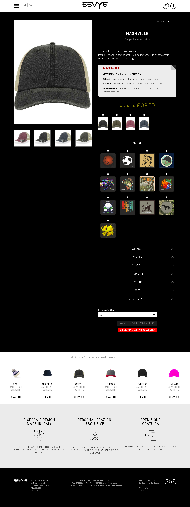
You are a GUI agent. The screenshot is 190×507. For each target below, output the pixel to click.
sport (137, 143)
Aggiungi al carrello (137, 323)
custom (137, 265)
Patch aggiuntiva (106, 310)
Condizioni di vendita (146, 483)
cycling (137, 282)
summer (137, 274)
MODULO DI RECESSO (147, 480)
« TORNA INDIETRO (164, 22)
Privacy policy (143, 488)
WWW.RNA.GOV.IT (85, 485)
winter (137, 257)
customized (137, 299)
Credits (141, 490)
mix (137, 290)
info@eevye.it (113, 483)
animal (137, 249)
